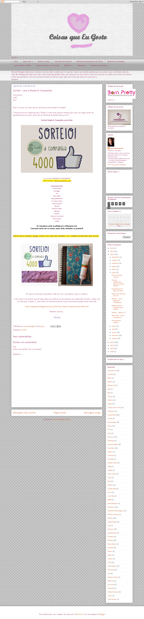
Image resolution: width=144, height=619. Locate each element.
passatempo (112, 533)
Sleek (110, 555)
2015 (112, 251)
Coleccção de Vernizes (63, 61)
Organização (112, 522)
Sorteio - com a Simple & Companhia (117, 300)
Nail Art (110, 518)
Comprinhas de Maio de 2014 (117, 290)
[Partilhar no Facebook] (58, 326)
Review (110, 540)
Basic (109, 378)
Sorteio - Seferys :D (119, 312)
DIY (109, 430)
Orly (109, 525)
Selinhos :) (68, 65)
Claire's (110, 400)
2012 (112, 345)
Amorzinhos (112, 370)
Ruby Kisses (112, 544)
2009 (112, 351)
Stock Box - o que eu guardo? (118, 316)
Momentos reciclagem (116, 61)
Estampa (111, 441)
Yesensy (111, 588)
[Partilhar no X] (56, 326)
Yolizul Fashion (113, 592)
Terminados (112, 566)
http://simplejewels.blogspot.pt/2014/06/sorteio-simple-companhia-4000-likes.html (57, 306)
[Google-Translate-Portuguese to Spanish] (121, 222)
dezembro (116, 257)
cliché (110, 404)
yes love (111, 584)
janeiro (114, 338)
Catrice (110, 396)
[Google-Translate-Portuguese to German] (117, 218)
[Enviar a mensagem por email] (51, 326)
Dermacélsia (112, 422)
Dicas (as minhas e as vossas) (47, 65)
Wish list (111, 581)
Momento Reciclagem (115, 511)
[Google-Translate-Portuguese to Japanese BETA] (124, 218)
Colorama (111, 411)
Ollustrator (78, 614)
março (114, 332)
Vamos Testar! (113, 577)
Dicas (110, 426)
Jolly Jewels (112, 474)
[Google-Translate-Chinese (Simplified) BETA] (110, 218)
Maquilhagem (112, 503)
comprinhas (112, 415)
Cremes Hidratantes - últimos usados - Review (118, 283)
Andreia (110, 374)
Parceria (111, 529)
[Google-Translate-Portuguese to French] (114, 218)
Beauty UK (111, 385)
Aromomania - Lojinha (117, 321)
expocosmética (113, 444)
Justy (109, 477)
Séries (110, 551)
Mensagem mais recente (24, 412)
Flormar (110, 455)
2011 (112, 348)
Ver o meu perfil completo (117, 165)
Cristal (110, 418)
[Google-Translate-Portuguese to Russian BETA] (117, 222)
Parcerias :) (81, 65)
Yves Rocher (112, 599)
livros (109, 492)
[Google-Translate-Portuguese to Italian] (121, 218)
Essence (111, 437)
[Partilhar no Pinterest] (60, 326)
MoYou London (113, 514)
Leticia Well (112, 489)
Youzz (110, 596)
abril (114, 329)
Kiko (109, 481)
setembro (115, 263)
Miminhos (111, 507)
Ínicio (16, 61)
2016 (112, 248)
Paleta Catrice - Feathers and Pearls (117, 307)
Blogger (102, 614)
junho (114, 272)
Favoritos (111, 448)
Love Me (111, 496)
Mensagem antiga (92, 412)
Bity (109, 393)
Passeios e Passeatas (99, 65)
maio (114, 326)
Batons (110, 382)
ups (109, 573)
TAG (109, 562)
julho (114, 269)
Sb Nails (111, 547)
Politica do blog (43, 61)
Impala (110, 470)
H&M (109, 466)
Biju (109, 389)
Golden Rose (112, 463)
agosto (114, 266)
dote (109, 433)
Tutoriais (111, 570)
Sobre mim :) (28, 61)
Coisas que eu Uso (114, 407)
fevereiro (115, 335)
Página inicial (60, 412)
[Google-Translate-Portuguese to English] (128, 218)
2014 (112, 254)
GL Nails (111, 459)
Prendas (111, 536)
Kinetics (110, 485)
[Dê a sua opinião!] (53, 326)
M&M (109, 500)
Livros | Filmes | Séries (22, 65)
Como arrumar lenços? (117, 276)
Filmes (110, 452)
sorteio (24, 330)
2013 (112, 342)
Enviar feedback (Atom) (61, 419)
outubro (115, 260)
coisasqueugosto (116, 148)
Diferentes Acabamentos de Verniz (90, 61)
